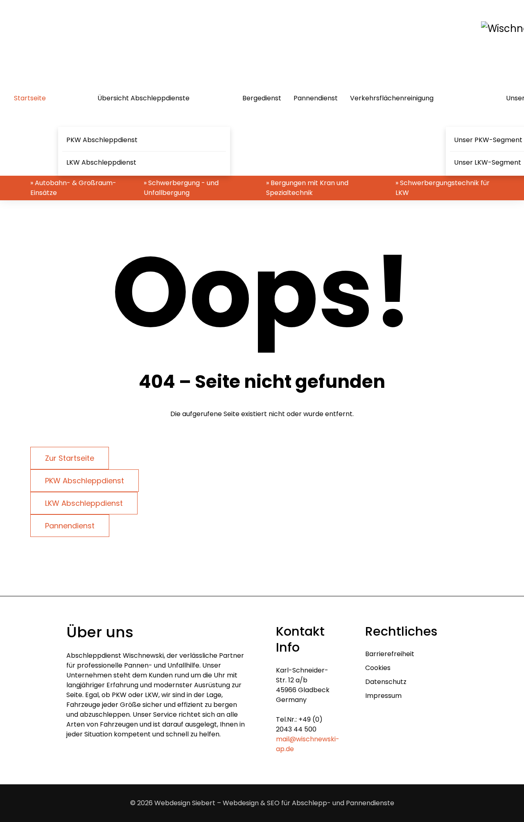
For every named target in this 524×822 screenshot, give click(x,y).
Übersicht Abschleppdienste (143, 98)
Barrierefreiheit (389, 654)
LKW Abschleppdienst (101, 162)
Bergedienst (261, 98)
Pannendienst (316, 98)
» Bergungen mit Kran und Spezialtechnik (307, 187)
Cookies (378, 668)
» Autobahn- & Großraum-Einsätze (73, 187)
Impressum (383, 695)
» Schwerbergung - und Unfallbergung (181, 187)
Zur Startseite (69, 458)
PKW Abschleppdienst (102, 140)
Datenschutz (386, 681)
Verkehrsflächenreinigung (392, 98)
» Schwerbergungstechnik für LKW (442, 187)
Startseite (30, 98)
